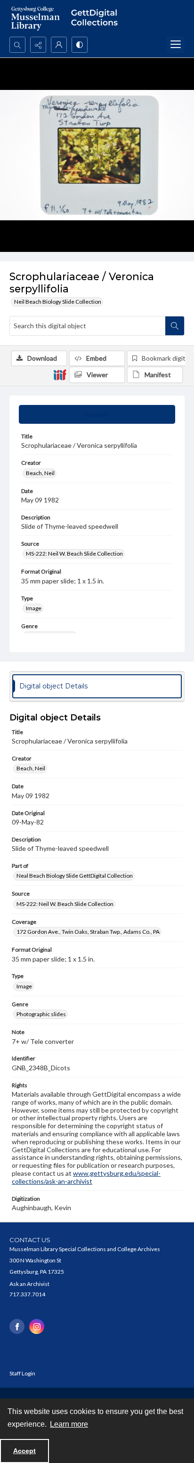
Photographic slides (41, 1014)
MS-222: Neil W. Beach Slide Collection (74, 553)
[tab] (97, 414)
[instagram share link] (36, 1326)
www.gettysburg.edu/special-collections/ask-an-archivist (86, 1177)
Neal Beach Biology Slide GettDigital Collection (74, 875)
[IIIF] (59, 374)
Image (33, 608)
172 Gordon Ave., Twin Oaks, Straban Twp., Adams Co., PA (88, 931)
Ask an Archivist (29, 1283)
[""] (97, 18)
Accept (24, 1451)
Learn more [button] (69, 1424)
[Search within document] (174, 325)
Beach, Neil (40, 473)
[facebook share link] (16, 1326)
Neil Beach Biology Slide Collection (57, 301)
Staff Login (22, 1373)
